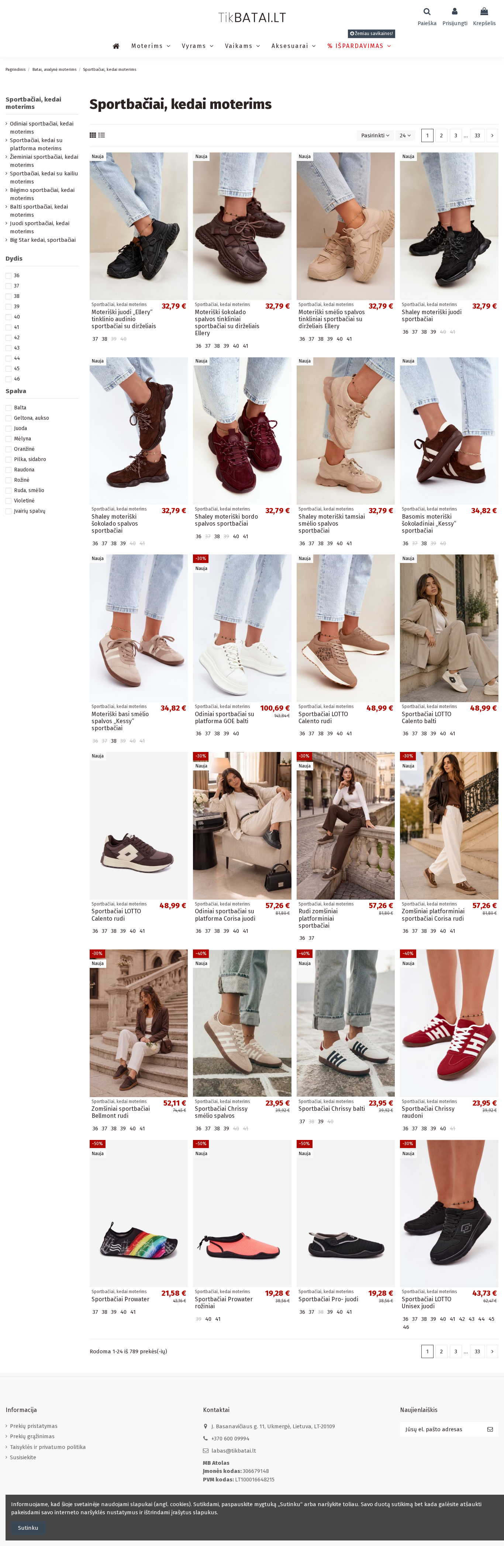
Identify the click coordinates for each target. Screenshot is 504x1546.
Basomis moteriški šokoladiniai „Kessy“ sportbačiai (429, 523)
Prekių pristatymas (34, 1426)
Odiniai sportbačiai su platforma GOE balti (224, 718)
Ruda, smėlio (29, 490)
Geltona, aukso (31, 418)
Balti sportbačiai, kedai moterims (39, 211)
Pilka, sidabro (30, 459)
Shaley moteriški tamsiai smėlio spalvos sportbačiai (331, 523)
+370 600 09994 (230, 1438)
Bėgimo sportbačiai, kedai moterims (42, 194)
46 (17, 379)
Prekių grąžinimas (32, 1436)
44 (17, 358)
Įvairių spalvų (29, 511)
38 (17, 296)
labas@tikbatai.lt (233, 1450)
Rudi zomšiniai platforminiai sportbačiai (318, 918)
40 (17, 317)
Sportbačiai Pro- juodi (328, 1299)
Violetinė (24, 501)
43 (17, 348)
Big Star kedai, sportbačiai (43, 240)
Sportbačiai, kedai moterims (33, 103)
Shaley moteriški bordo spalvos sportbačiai (226, 520)
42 (17, 337)
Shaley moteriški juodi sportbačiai (432, 316)
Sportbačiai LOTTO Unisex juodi (426, 1303)
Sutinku (28, 1528)
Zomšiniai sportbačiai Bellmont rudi (121, 1112)
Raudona (24, 470)
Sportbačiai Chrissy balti (331, 1108)
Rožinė (22, 480)
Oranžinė (24, 449)
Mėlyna (22, 439)
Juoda (20, 428)
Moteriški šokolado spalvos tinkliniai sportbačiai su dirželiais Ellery (227, 323)
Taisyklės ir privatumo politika (48, 1447)
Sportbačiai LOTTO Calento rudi (323, 718)
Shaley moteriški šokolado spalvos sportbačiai (115, 523)
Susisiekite (23, 1457)
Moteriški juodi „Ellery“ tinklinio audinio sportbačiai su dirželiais (124, 319)
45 (17, 368)
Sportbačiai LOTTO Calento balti (426, 718)
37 (16, 286)
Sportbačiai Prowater (120, 1299)
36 (17, 275)
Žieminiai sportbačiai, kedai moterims (44, 161)
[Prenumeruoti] (490, 1429)
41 (16, 327)
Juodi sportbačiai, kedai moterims (39, 227)
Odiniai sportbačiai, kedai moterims (41, 127)
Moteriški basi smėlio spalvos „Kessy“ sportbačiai (120, 721)
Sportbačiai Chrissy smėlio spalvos (221, 1112)
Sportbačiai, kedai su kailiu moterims (44, 177)
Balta (20, 408)
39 (17, 306)
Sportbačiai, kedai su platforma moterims (36, 144)
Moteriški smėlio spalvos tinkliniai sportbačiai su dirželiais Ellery (331, 319)
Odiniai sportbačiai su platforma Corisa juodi (225, 915)
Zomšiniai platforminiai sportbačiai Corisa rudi (433, 915)
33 (477, 135)
